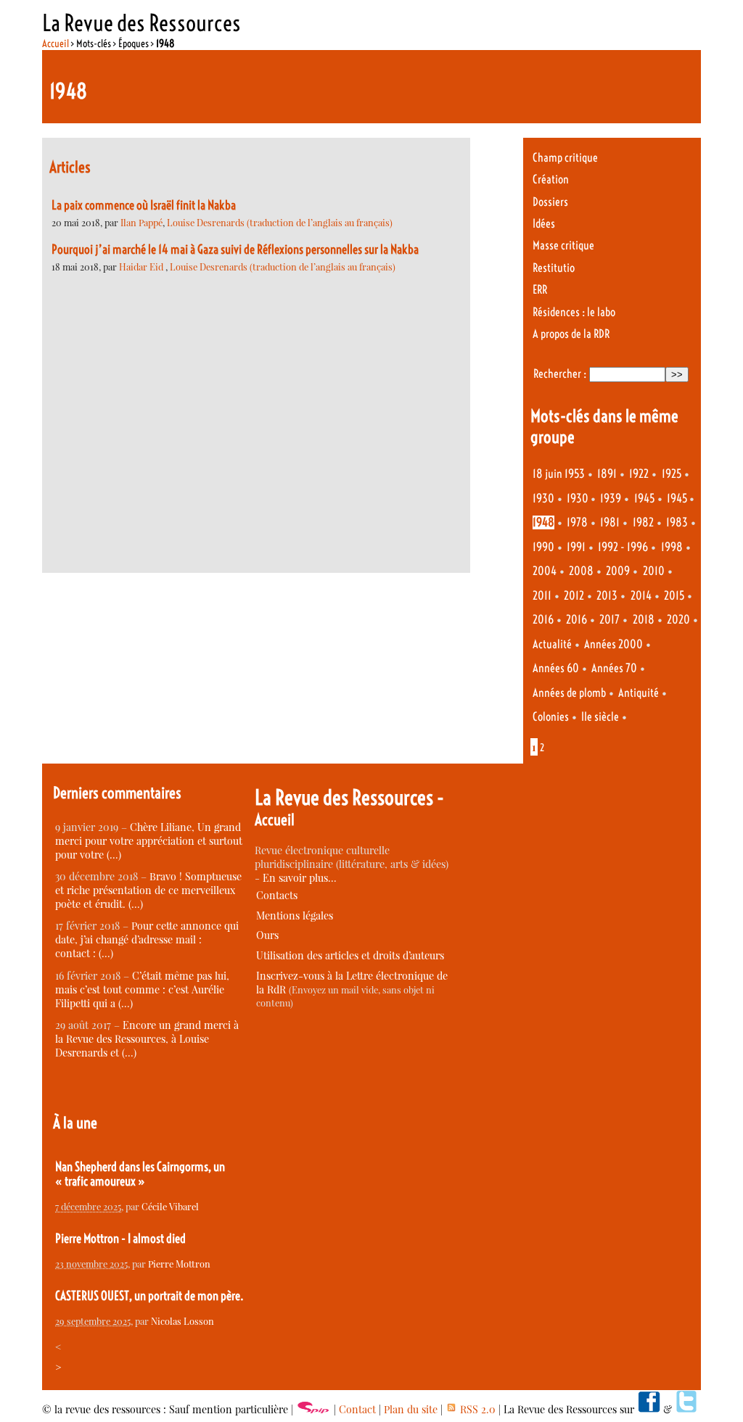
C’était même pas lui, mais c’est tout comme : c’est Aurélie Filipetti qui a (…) (142, 989)
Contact (357, 1409)
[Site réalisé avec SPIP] (313, 1409)
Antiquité (638, 693)
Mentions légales (294, 915)
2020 (678, 620)
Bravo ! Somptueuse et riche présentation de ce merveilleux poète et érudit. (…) (148, 890)
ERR (540, 290)
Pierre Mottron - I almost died (120, 1238)
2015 (674, 596)
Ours (267, 935)
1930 (543, 498)
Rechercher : (559, 374)
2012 (574, 596)
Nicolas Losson (182, 1321)
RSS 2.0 (476, 1409)
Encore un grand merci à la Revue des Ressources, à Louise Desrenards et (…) (147, 1038)
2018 (643, 620)
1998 (672, 547)
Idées (544, 224)
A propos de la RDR (571, 334)
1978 (577, 522)
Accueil (55, 43)
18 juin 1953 (559, 474)
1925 (671, 474)
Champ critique (565, 158)
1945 (644, 498)
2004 (545, 571)
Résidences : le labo (574, 312)
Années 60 (556, 668)
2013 (606, 596)
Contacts (276, 895)
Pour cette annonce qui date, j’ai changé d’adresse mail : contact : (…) (147, 939)
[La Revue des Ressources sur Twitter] (686, 1409)
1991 (576, 547)
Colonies (551, 717)
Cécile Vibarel (170, 1206)
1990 (543, 547)
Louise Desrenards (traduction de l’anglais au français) (280, 222)
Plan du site (411, 1409)
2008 (581, 571)
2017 (609, 620)
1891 (607, 474)
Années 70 (614, 668)
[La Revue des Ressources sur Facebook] (648, 1409)
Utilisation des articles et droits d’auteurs (350, 955)
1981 (610, 522)
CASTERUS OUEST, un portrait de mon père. (149, 1296)
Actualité (552, 644)
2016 (543, 620)
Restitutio (554, 268)
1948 (543, 522)
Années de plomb (569, 693)
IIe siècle (600, 717)
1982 (643, 522)
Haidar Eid (142, 266)
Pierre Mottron (179, 1263)
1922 (639, 474)
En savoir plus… (300, 878)
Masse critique (563, 245)
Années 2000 (613, 644)
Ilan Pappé (141, 222)
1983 (677, 522)
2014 (641, 596)
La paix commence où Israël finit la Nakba (144, 205)
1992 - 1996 (623, 547)
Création (551, 179)
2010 (654, 571)
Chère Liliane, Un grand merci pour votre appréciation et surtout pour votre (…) (148, 840)
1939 (610, 498)
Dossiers (550, 202)
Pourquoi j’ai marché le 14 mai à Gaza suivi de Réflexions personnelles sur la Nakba (235, 249)
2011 (542, 596)
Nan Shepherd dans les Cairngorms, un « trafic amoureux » (140, 1174)
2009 (618, 571)
